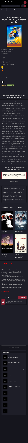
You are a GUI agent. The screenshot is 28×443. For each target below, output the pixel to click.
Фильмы (9, 9)
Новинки (25, 9)
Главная (3, 13)
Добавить (22, 297)
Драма (7, 77)
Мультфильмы (17, 9)
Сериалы (3, 9)
